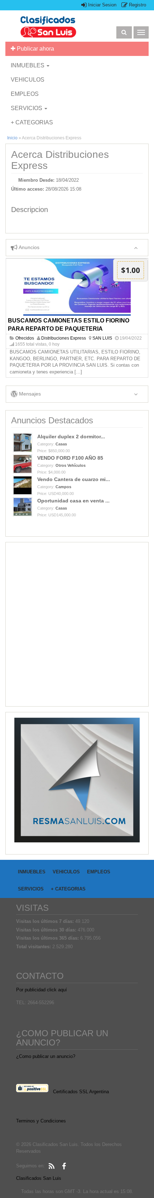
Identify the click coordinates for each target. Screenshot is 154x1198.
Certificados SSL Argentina (81, 1091)
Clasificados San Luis (38, 1178)
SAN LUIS (102, 338)
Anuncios (28, 247)
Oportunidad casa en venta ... (73, 501)
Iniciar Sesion (101, 4)
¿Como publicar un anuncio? (45, 1056)
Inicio (12, 137)
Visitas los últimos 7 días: (45, 921)
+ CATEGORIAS (32, 122)
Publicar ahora (34, 49)
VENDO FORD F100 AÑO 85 (70, 458)
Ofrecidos (24, 338)
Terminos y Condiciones (41, 1121)
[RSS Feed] (51, 1166)
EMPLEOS (25, 94)
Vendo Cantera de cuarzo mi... (73, 479)
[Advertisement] (77, 624)
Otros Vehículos (71, 465)
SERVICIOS (27, 108)
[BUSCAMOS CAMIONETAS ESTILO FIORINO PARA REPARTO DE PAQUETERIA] (77, 287)
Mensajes (29, 394)
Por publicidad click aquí (41, 989)
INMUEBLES (28, 65)
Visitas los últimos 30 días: (47, 930)
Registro (136, 4)
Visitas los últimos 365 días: (48, 938)
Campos (63, 487)
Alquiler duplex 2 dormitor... (71, 436)
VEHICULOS (27, 80)
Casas (61, 444)
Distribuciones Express (63, 338)
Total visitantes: (34, 946)
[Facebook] (63, 1166)
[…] (78, 372)
